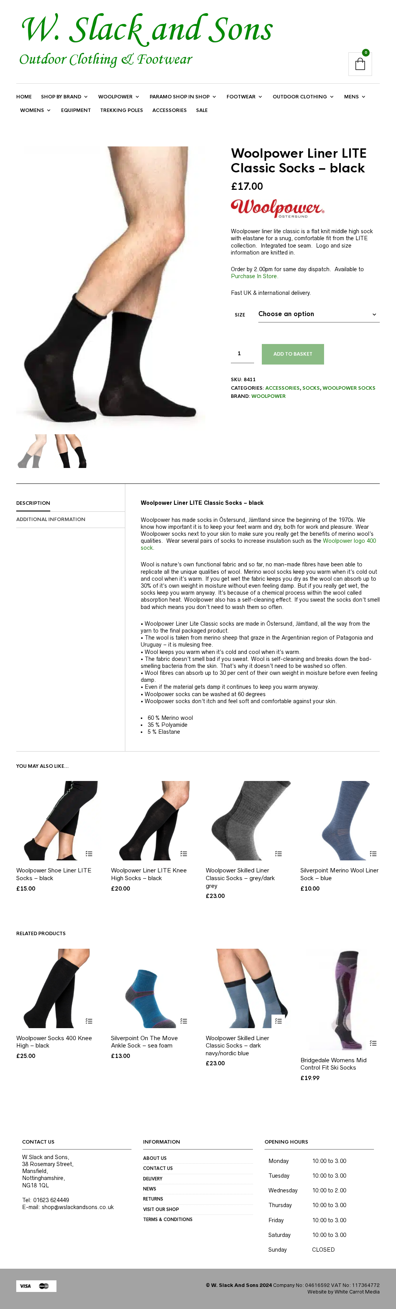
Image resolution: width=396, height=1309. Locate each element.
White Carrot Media (357, 1292)
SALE (202, 110)
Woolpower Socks (349, 388)
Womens (32, 110)
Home (24, 97)
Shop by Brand (61, 97)
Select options (89, 853)
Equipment (76, 110)
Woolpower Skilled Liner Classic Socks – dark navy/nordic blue (237, 1045)
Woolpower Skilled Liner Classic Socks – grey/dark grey (240, 878)
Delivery (152, 1179)
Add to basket (292, 354)
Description (33, 503)
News (149, 1189)
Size (240, 315)
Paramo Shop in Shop (180, 97)
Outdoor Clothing (300, 97)
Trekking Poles (121, 110)
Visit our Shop (161, 1209)
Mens (351, 97)
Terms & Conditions (168, 1219)
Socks (311, 388)
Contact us (158, 1168)
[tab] (70, 503)
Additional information (50, 519)
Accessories (169, 110)
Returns (153, 1199)
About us (155, 1158)
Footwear (241, 97)
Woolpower (115, 97)
